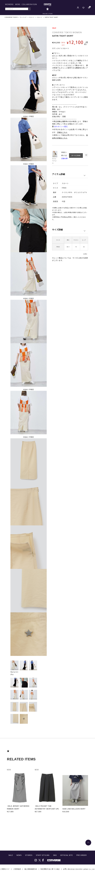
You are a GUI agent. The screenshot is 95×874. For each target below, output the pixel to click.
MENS (17, 4)
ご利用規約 (17, 869)
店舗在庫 (64, 158)
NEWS (19, 855)
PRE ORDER (81, 855)
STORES (28, 855)
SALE (10, 855)
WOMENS (9, 4)
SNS (55, 855)
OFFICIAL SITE (66, 855)
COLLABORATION (29, 4)
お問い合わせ (68, 869)
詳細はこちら (62, 132)
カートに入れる (75, 155)
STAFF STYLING (42, 855)
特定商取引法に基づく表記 (50, 869)
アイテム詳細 (58, 174)
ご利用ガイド (5, 869)
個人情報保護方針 (30, 869)
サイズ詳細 (57, 229)
